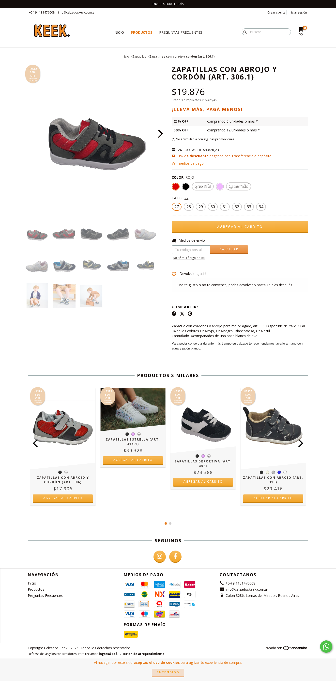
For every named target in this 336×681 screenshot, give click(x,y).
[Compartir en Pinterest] (190, 313)
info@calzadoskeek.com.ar (77, 12)
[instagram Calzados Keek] (159, 557)
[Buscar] (244, 31)
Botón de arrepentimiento (144, 654)
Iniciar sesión (298, 12)
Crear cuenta (276, 12)
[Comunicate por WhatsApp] (326, 646)
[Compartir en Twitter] (182, 313)
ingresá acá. (108, 654)
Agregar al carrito (63, 498)
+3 (139, 434)
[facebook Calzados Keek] (175, 557)
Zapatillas (139, 56)
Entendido (168, 672)
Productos (141, 32)
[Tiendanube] (286, 649)
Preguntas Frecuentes (180, 32)
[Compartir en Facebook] (174, 313)
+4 (66, 472)
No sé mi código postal (189, 258)
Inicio (118, 32)
